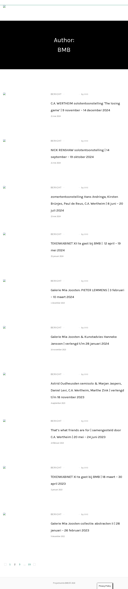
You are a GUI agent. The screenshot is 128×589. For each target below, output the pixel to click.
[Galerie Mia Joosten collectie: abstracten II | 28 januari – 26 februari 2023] (23, 533)
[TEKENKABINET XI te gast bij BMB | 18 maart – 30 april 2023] (23, 486)
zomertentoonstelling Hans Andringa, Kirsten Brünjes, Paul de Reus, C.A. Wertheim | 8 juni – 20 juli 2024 (87, 203)
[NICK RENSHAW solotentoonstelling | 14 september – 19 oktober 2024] (23, 159)
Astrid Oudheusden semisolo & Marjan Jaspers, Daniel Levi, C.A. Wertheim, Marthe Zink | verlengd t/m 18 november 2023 (87, 390)
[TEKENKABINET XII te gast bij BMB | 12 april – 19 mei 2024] (23, 253)
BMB (86, 94)
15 (29, 564)
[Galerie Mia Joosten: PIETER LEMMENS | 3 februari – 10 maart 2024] (23, 299)
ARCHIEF (71, 94)
